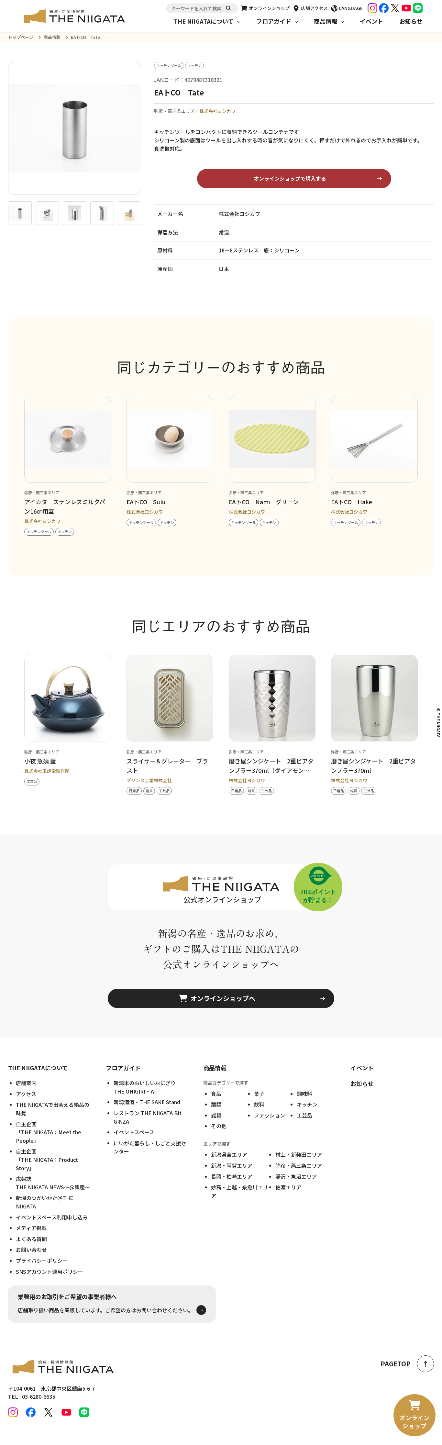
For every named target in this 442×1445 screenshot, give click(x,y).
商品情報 (325, 21)
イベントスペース (134, 1132)
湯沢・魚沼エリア (296, 1176)
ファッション (269, 1115)
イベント (371, 21)
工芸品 (304, 1115)
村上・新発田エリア (298, 1154)
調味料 (304, 1093)
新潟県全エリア (229, 1154)
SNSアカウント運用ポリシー (49, 1271)
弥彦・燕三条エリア (298, 1165)
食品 (216, 1093)
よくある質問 (31, 1239)
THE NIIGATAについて (204, 21)
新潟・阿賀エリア (231, 1165)
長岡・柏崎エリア (231, 1176)
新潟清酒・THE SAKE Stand (147, 1102)
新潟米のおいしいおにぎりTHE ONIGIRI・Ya (145, 1087)
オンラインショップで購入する (290, 178)
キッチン (307, 1104)
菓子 (259, 1093)
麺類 (216, 1104)
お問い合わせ (31, 1249)
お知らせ (411, 21)
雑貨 (216, 1115)
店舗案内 (26, 1083)
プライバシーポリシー (42, 1260)
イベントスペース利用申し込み (52, 1217)
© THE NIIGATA (438, 722)
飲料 (259, 1104)
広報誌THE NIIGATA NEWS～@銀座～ (53, 1183)
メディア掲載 (31, 1228)
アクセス (26, 1094)
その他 (219, 1126)
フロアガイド (273, 21)
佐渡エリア (288, 1187)
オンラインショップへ (223, 998)
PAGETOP (396, 1363)
